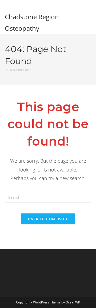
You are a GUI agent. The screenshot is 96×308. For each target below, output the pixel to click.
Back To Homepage (48, 218)
